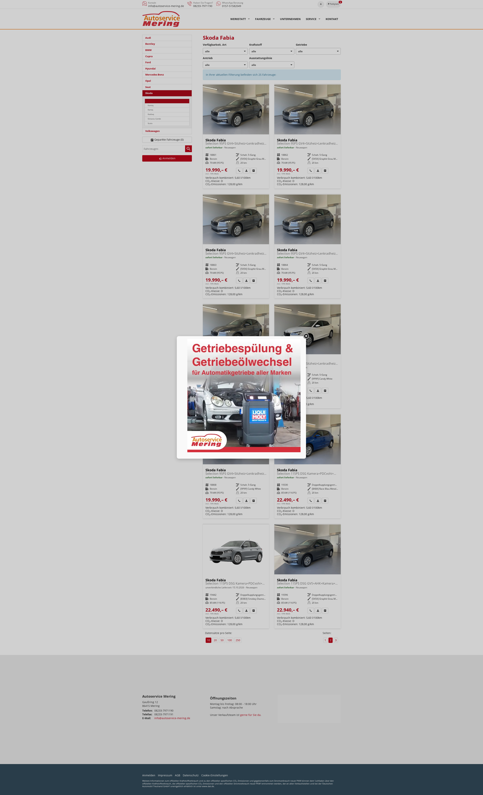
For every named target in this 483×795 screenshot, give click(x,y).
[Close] (306, 336)
